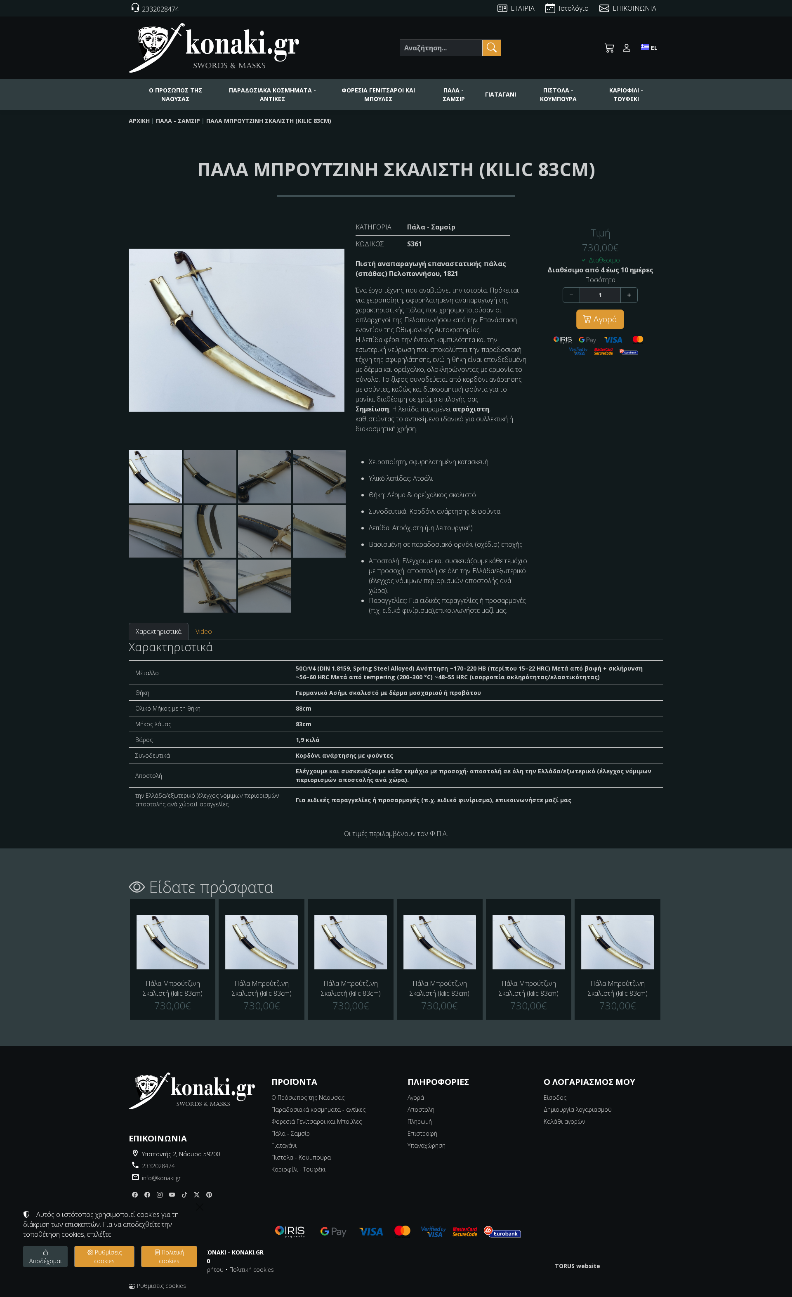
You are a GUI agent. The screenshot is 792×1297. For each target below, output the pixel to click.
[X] (197, 1195)
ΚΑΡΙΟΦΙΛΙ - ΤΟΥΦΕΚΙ (626, 94)
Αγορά (604, 319)
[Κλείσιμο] (199, 1207)
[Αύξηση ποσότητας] (629, 295)
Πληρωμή (420, 1121)
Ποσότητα (600, 280)
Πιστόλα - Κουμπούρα (301, 1157)
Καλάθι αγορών (564, 1121)
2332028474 (158, 1166)
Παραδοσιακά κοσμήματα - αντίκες (318, 1109)
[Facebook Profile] (147, 1195)
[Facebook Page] (135, 1195)
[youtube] (172, 1195)
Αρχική (139, 121)
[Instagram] (160, 1195)
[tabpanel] (396, 726)
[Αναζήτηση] (491, 48)
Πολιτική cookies (251, 1269)
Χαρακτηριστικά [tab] (159, 631)
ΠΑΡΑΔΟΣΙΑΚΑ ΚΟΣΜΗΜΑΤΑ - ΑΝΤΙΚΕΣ (272, 94)
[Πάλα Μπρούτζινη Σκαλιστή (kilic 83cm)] (173, 942)
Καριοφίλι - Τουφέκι (298, 1169)
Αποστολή (421, 1109)
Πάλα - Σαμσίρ (178, 121)
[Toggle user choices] (626, 48)
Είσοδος (555, 1097)
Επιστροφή (422, 1133)
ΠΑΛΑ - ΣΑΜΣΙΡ (454, 94)
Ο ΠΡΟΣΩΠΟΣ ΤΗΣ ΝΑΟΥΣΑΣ (175, 94)
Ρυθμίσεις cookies (160, 1286)
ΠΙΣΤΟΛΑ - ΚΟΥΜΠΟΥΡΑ (558, 94)
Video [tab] (204, 631)
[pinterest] (209, 1195)
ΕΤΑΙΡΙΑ (523, 8)
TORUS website (577, 1266)
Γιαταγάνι (284, 1145)
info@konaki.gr (161, 1178)
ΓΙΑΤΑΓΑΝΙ (500, 94)
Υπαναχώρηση (427, 1145)
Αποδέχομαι (45, 1261)
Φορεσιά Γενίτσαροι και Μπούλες (316, 1121)
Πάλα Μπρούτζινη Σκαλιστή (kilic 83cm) (268, 121)
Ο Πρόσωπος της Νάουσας (307, 1097)
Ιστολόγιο (574, 8)
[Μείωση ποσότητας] (571, 295)
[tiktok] (184, 1195)
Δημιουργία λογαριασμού (578, 1109)
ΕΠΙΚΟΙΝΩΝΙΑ (634, 8)
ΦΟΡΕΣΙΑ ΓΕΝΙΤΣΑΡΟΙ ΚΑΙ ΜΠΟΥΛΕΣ (378, 94)
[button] (609, 48)
